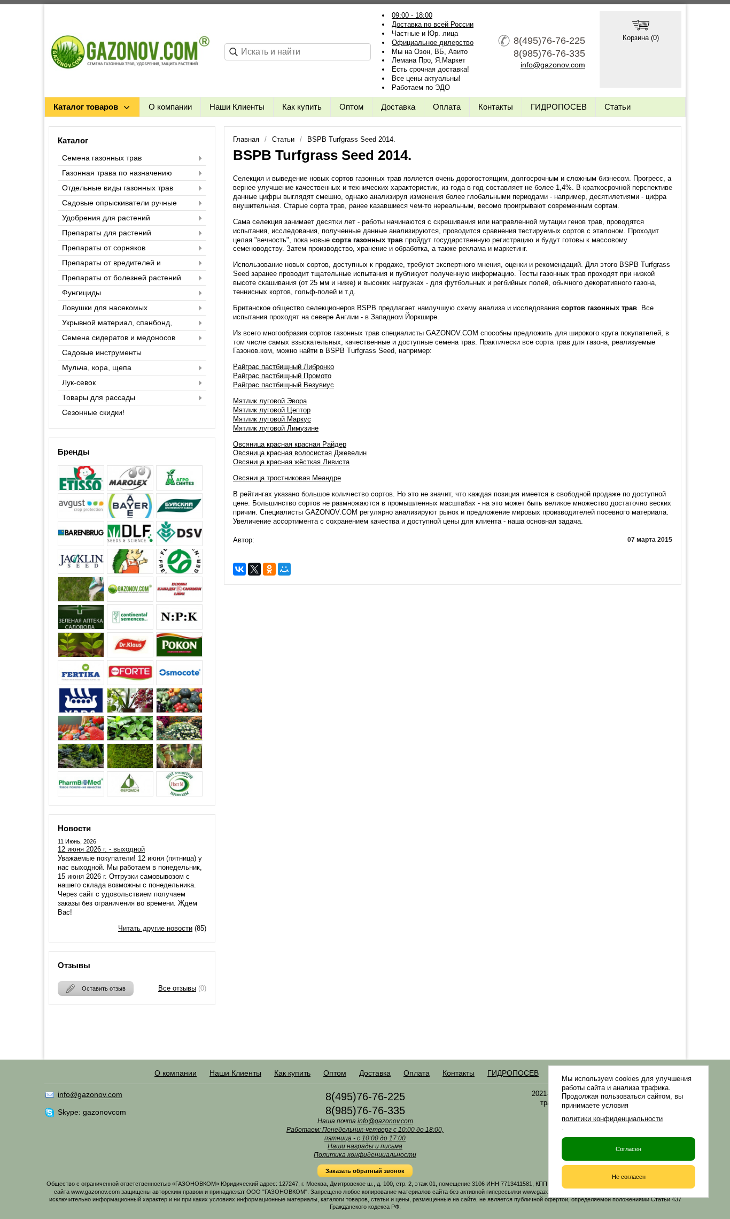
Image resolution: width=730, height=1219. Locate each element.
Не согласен (629, 1177)
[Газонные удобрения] (81, 599)
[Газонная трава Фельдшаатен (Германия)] (179, 571)
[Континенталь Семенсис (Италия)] (130, 627)
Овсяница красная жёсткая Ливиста (291, 462)
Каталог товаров (85, 106)
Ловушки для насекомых (104, 307)
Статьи (617, 106)
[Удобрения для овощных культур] (179, 710)
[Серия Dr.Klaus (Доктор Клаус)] (130, 654)
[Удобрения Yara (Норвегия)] (81, 710)
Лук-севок (79, 382)
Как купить (302, 106)
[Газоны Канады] (179, 599)
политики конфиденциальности (612, 1119)
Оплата (447, 106)
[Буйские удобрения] (179, 515)
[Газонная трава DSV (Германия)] (179, 543)
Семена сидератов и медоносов (118, 337)
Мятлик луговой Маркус (272, 419)
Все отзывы (177, 988)
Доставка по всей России (432, 24)
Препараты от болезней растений (121, 277)
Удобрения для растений (106, 217)
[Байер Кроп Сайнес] (130, 515)
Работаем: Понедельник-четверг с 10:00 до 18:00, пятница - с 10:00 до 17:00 (365, 1134)
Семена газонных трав (102, 158)
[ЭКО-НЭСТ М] (179, 793)
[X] (254, 569)
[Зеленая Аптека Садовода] (81, 627)
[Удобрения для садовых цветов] (179, 738)
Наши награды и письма (365, 1146)
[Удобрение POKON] (179, 654)
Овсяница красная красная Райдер (289, 444)
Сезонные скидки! (93, 412)
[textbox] (297, 51)
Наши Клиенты (237, 106)
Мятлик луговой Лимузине (276, 428)
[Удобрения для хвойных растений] (81, 766)
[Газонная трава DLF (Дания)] (130, 543)
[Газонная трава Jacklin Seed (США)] (81, 571)
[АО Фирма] (81, 515)
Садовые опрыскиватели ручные (119, 202)
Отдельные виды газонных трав (117, 187)
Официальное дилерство (432, 43)
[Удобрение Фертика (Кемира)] (81, 682)
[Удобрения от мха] (130, 766)
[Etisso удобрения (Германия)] (81, 488)
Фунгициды (81, 292)
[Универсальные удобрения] (179, 766)
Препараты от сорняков (103, 247)
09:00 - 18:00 (412, 15)
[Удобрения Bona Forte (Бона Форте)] (130, 682)
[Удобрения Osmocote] (179, 682)
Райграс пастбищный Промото (282, 376)
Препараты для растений (106, 232)
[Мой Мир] (284, 569)
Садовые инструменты (102, 352)
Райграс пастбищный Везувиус (283, 385)
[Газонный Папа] (130, 599)
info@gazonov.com (553, 64)
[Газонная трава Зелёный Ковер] (130, 571)
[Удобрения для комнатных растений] (130, 710)
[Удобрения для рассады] (130, 738)
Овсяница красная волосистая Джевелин (300, 453)
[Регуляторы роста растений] (81, 654)
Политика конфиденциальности (365, 1155)
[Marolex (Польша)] (130, 488)
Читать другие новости (155, 928)
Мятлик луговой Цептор (271, 410)
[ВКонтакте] (239, 569)
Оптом (351, 106)
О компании (170, 106)
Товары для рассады (98, 397)
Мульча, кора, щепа (96, 367)
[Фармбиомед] (81, 793)
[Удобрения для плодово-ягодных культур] (81, 738)
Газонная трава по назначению (117, 172)
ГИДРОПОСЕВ (559, 106)
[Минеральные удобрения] (179, 627)
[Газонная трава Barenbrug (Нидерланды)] (81, 543)
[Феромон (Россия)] (130, 793)
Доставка (398, 106)
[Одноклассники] (269, 569)
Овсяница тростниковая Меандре (287, 478)
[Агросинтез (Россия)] (179, 488)
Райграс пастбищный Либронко (283, 367)
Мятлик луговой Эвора (270, 401)
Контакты (495, 106)
